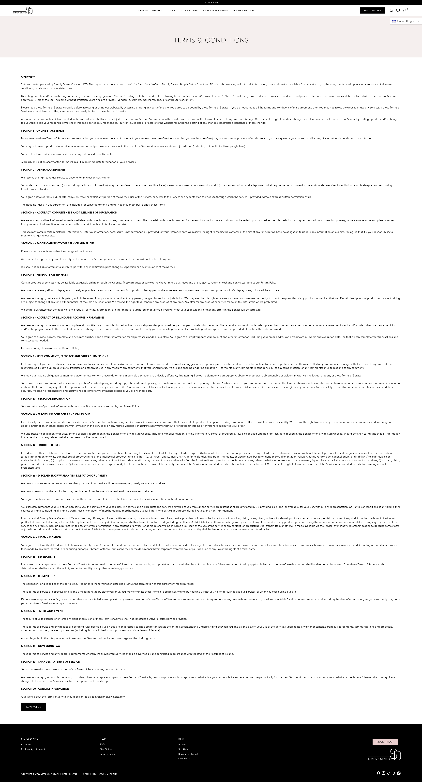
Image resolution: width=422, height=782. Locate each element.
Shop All (143, 10)
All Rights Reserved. (67, 773)
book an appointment (215, 10)
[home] (22, 10)
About (173, 10)
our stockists (189, 10)
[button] (159, 10)
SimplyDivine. (49, 773)
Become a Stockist (243, 10)
